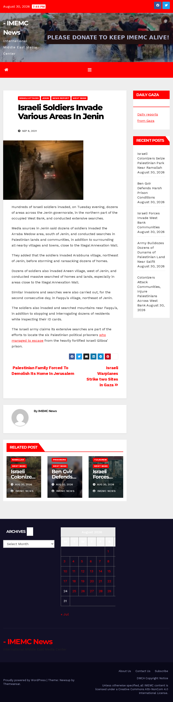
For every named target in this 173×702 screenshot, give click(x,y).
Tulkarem (100, 459)
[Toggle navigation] (89, 70)
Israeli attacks (29, 98)
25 (74, 591)
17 (65, 581)
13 (91, 571)
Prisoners (59, 459)
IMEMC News (47, 411)
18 (74, 581)
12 (82, 571)
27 (92, 591)
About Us (125, 671)
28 (101, 591)
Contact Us (142, 671)
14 (100, 571)
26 (83, 591)
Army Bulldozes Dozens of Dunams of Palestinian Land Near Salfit (151, 252)
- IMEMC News (28, 641)
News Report (61, 98)
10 (65, 571)
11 (73, 571)
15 (109, 571)
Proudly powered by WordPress (25, 680)
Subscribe (161, 671)
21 (100, 581)
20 (92, 581)
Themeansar (11, 684)
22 (109, 581)
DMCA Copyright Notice (152, 678)
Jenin (45, 98)
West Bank (79, 98)
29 (109, 591)
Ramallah (18, 459)
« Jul (65, 614)
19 (82, 581)
